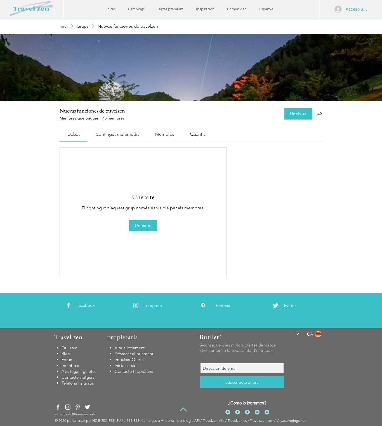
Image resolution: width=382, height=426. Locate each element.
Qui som (69, 347)
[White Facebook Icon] (68, 305)
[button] (205, 9)
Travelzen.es (237, 420)
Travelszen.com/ (263, 420)
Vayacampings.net (291, 420)
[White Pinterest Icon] (202, 305)
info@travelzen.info (81, 414)
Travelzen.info (214, 420)
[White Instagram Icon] (135, 305)
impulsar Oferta (129, 359)
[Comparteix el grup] (319, 113)
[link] (73, 134)
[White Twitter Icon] (275, 305)
